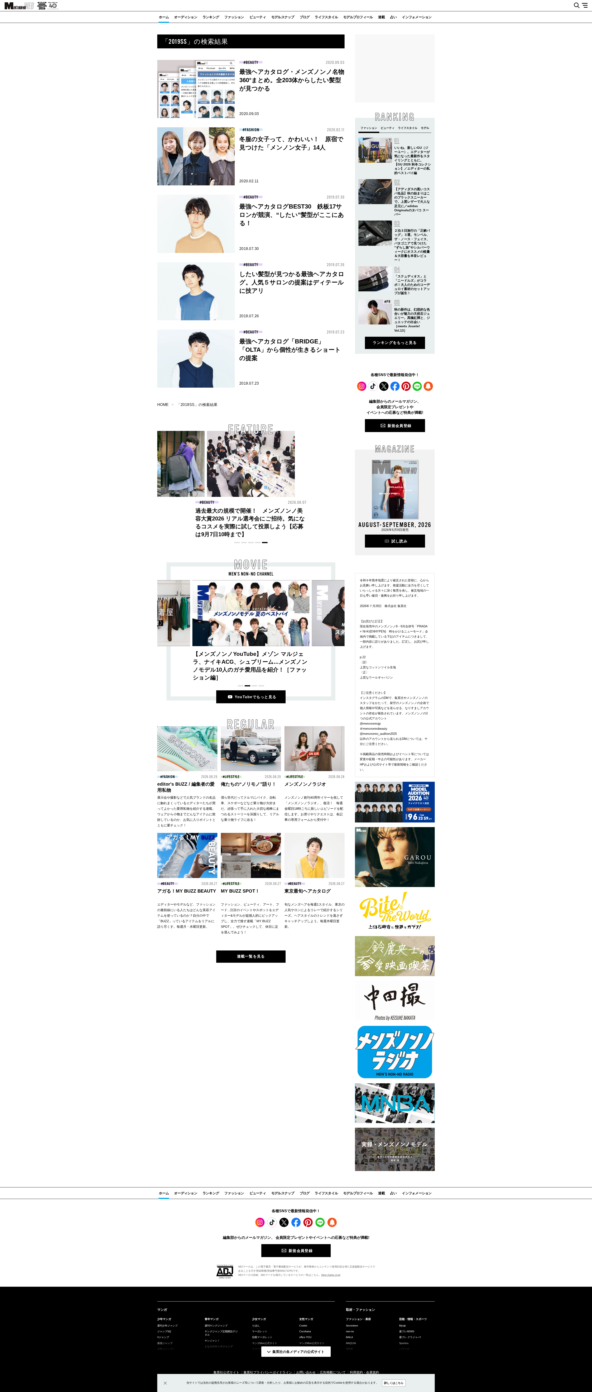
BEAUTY (252, 62)
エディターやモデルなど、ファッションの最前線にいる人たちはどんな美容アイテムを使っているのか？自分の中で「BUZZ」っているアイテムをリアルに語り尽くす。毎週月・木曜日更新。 (186, 915)
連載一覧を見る (251, 956)
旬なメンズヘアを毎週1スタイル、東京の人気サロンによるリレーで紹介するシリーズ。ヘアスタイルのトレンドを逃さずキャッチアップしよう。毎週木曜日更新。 (314, 915)
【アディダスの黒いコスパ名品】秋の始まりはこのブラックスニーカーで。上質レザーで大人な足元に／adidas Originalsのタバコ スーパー (412, 201)
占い (393, 17)
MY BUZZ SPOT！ (240, 891)
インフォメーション (417, 17)
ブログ (305, 17)
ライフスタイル (326, 17)
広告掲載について (333, 1372)
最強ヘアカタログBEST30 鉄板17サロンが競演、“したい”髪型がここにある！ (291, 215)
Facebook (395, 386)
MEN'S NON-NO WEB (17, 5)
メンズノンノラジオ (305, 784)
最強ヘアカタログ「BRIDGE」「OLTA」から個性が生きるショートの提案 (290, 349)
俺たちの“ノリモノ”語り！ (248, 784)
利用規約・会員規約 (364, 1372)
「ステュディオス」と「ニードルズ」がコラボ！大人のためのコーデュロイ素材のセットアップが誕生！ (412, 284)
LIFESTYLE (232, 777)
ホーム (164, 17)
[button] (237, 542)
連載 (381, 17)
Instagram (362, 386)
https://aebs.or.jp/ (330, 1275)
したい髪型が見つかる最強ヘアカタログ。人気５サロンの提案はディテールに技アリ (291, 282)
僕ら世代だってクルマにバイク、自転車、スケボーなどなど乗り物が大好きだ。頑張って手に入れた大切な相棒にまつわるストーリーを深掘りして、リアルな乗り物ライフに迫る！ (250, 809)
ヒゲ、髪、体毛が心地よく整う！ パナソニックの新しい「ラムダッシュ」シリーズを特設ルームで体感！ (249, 518)
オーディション (185, 17)
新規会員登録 (400, 426)
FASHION (252, 130)
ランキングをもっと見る (395, 343)
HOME (163, 405)
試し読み (399, 541)
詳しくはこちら (394, 1383)
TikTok (373, 386)
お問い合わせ (306, 1372)
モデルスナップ (282, 17)
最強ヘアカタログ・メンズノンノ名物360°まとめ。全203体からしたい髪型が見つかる (291, 80)
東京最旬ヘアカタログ (307, 891)
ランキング (211, 17)
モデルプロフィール (358, 17)
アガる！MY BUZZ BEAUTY (186, 891)
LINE (417, 386)
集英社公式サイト (226, 1372)
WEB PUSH (428, 386)
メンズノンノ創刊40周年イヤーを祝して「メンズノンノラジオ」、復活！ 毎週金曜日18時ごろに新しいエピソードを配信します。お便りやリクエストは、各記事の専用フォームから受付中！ (313, 809)
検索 (575, 5)
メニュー (586, 5)
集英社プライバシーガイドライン (268, 1372)
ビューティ (258, 17)
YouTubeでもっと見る (256, 697)
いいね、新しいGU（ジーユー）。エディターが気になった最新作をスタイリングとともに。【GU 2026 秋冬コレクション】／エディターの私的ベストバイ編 (412, 160)
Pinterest (406, 386)
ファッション (234, 17)
